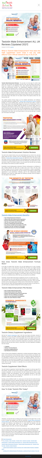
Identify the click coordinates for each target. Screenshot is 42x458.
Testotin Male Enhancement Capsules (14, 157)
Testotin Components (12, 335)
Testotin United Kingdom (11, 445)
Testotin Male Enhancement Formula (28, 101)
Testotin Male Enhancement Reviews (10, 444)
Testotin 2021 (19, 440)
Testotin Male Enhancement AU (15, 442)
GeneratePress (28, 456)
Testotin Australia (26, 440)
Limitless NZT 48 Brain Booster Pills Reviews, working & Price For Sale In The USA (21, 450)
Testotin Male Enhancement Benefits (15, 215)
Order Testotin (12, 440)
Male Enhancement (7, 439)
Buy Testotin (6, 440)
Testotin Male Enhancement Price (30, 442)
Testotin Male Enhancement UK (25, 444)
